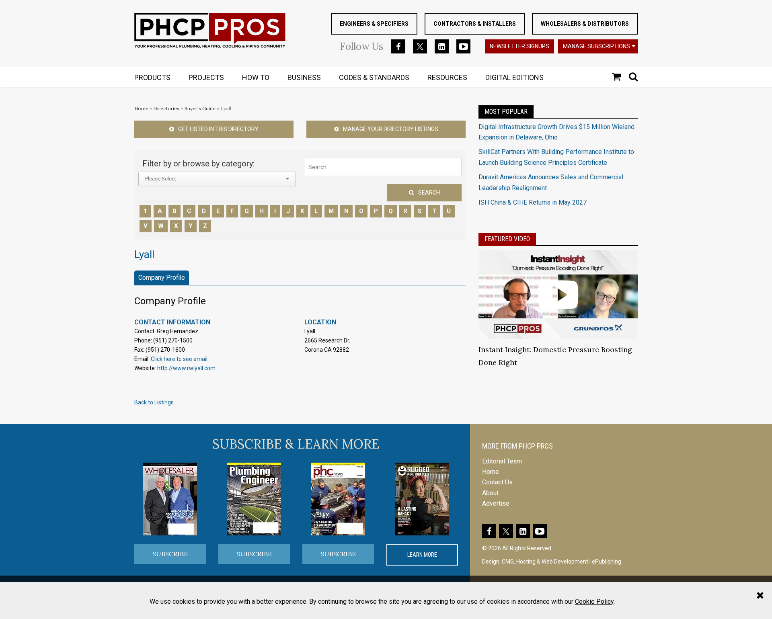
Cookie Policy (594, 601)
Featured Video (507, 239)
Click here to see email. (180, 359)
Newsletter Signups (519, 46)
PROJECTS (206, 77)
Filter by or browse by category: (198, 163)
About (490, 493)
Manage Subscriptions (596, 46)
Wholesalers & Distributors (585, 23)
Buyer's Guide (200, 108)
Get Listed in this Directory (218, 129)
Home (141, 108)
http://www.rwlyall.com (186, 368)
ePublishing (606, 561)
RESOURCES (447, 77)
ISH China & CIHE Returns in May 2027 (532, 202)
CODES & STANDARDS (374, 77)
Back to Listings (154, 402)
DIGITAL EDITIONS (514, 77)
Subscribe (170, 554)
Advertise (495, 503)
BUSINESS (304, 77)
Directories (166, 108)
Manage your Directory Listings (390, 129)
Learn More (422, 554)
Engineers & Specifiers (374, 23)
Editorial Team (502, 461)
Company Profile (161, 277)
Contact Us (497, 482)
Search (429, 192)
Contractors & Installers (474, 23)
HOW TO (255, 77)
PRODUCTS (152, 77)
